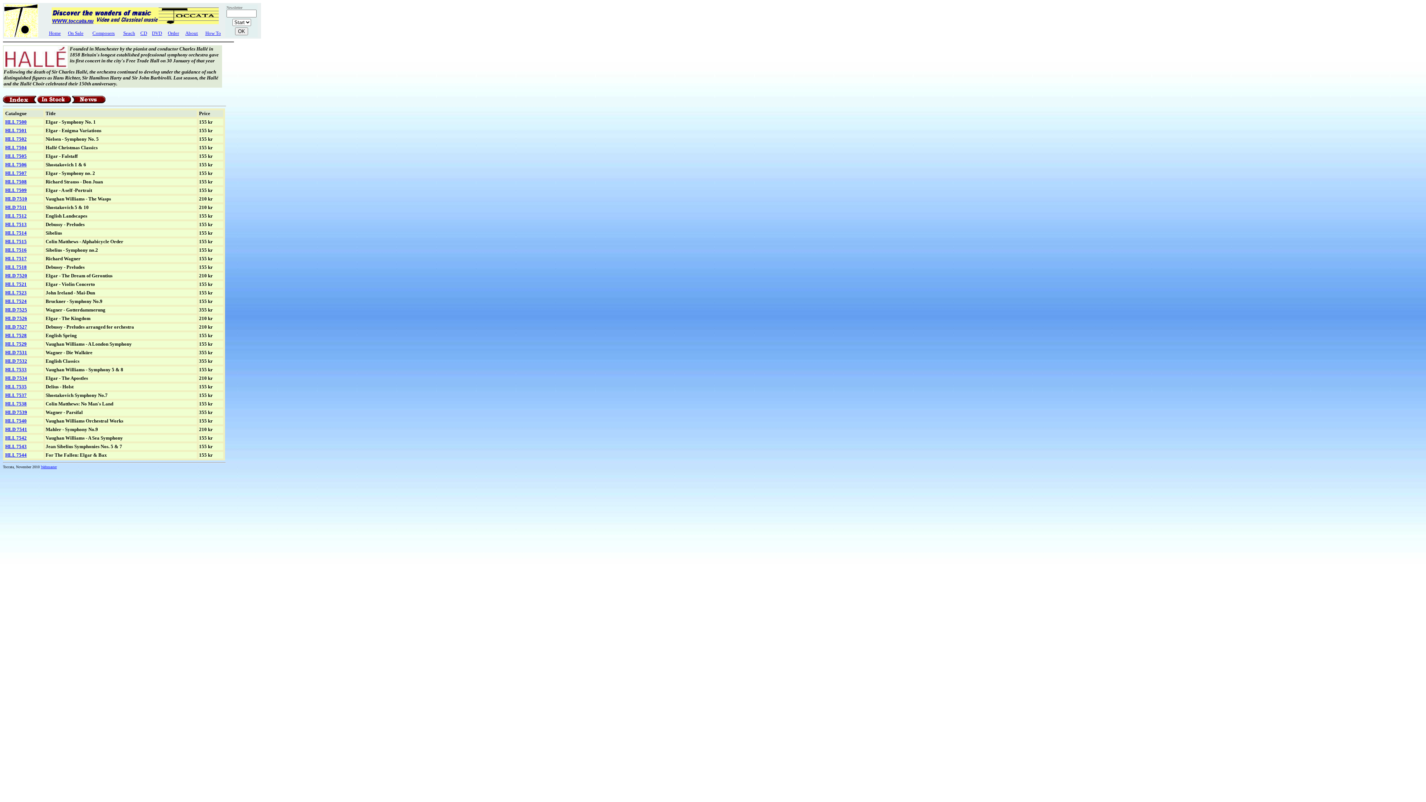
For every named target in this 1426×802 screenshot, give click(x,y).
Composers (103, 33)
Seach (129, 33)
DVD (157, 33)
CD (143, 33)
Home (55, 33)
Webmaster (49, 467)
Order (173, 33)
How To (213, 33)
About (191, 33)
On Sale (76, 33)
